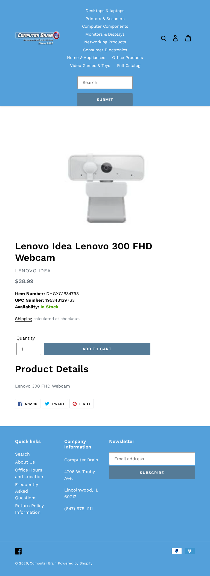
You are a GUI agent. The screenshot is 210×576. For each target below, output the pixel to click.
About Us (25, 462)
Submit (105, 99)
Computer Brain (43, 563)
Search (22, 454)
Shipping (23, 318)
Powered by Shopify (75, 563)
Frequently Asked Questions (26, 491)
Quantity (25, 338)
